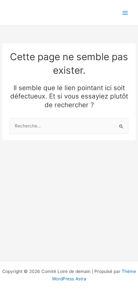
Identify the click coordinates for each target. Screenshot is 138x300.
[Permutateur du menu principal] (125, 12)
